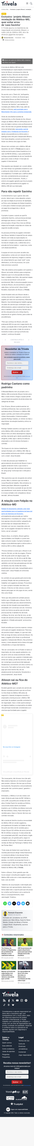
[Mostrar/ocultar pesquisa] (31, 3)
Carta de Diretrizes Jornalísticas (23, 1046)
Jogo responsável (25, 1055)
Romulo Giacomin (15, 913)
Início (4, 9)
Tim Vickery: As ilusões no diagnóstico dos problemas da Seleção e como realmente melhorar (8, 951)
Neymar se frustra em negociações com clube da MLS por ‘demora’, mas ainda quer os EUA (8, 975)
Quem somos (7, 1043)
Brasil (7, 9)
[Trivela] (9, 3)
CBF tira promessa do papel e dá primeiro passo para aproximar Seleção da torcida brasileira (25, 951)
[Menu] (27, 3)
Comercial (22, 1052)
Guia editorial (7, 1046)
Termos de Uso (24, 1041)
